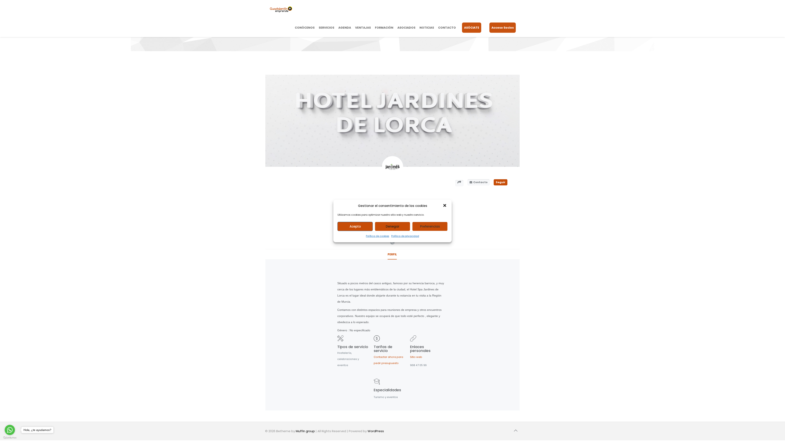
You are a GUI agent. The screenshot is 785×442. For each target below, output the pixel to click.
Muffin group (305, 431)
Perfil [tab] (392, 254)
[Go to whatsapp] (10, 430)
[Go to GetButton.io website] (9, 437)
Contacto (480, 182)
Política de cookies (377, 236)
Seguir (500, 182)
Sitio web (416, 357)
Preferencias (430, 226)
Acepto (355, 226)
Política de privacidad (405, 236)
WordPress (376, 431)
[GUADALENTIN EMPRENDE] (281, 9)
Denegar (392, 226)
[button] (445, 205)
